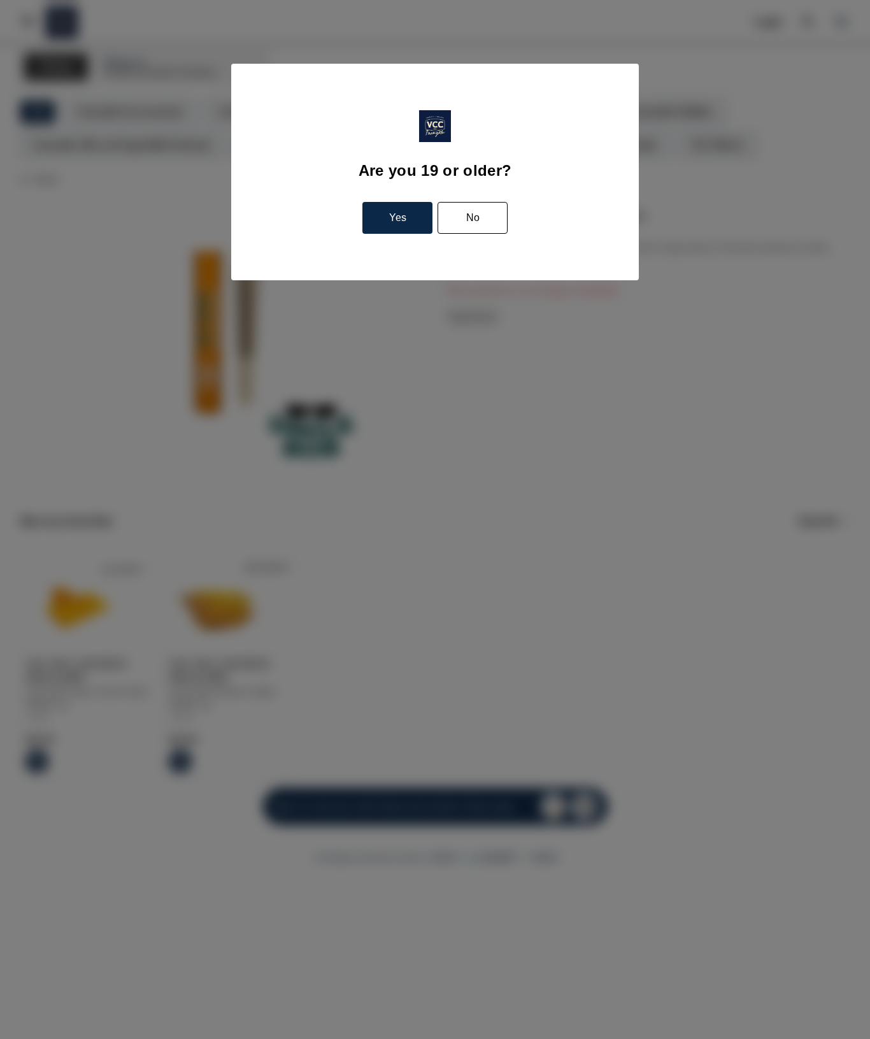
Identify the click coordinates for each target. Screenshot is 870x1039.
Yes (397, 217)
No (473, 217)
